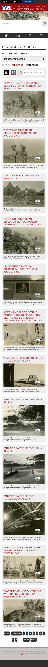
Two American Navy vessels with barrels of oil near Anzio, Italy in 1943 (22, 594)
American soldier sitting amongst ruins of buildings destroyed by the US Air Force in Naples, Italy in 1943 (22, 316)
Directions (24, 655)
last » (33, 640)
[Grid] (6, 72)
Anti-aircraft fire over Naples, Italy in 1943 (19, 497)
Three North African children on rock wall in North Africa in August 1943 (22, 222)
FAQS (30, 35)
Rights (6, 40)
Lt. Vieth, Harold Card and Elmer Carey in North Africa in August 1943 (22, 86)
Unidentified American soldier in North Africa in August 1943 (21, 269)
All (4, 54)
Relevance (17, 65)
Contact (42, 35)
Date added (32, 65)
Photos (13, 54)
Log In (5, 2)
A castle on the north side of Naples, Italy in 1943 (23, 359)
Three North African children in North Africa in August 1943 (21, 133)
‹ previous (16, 633)
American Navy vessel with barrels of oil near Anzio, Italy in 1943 (21, 550)
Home (6, 35)
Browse (18, 35)
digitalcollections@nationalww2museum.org (33, 653)
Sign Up (16, 2)
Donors (28, 2)
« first (6, 633)
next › (26, 640)
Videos (24, 54)
